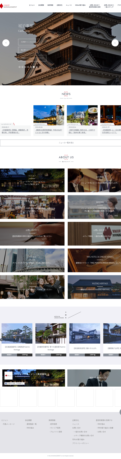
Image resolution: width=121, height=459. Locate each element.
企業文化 (59, 5)
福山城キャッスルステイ (12, 50)
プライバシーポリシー (80, 443)
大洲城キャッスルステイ (12, 42)
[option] (17, 339)
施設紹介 (9, 354)
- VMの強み (30, 428)
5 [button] (31, 67)
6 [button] (34, 67)
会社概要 (41, 5)
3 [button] (25, 67)
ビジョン (32, 5)
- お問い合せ (101, 432)
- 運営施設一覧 (31, 424)
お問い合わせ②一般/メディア (109, 6)
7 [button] (36, 67)
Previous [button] (5, 42)
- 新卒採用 (53, 424)
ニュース (69, 5)
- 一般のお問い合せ (80, 432)
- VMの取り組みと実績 (105, 428)
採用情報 (50, 5)
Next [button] (115, 42)
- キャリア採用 (54, 428)
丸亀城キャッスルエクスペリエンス (15, 58)
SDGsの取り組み (80, 5)
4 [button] (28, 67)
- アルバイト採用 (55, 432)
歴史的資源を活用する (104, 420)
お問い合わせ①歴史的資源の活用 (94, 6)
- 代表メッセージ (8, 424)
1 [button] (19, 67)
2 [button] (22, 67)
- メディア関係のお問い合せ (83, 436)
